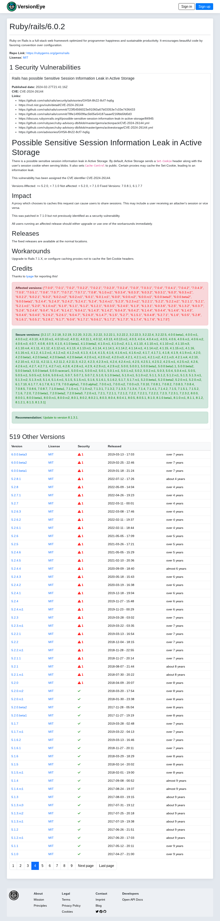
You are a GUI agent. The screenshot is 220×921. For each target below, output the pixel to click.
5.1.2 (14, 829)
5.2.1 (14, 666)
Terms (66, 899)
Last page (106, 866)
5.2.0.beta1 (19, 715)
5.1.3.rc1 (17, 821)
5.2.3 (14, 617)
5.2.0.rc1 (17, 699)
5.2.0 (14, 682)
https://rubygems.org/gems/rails (47, 53)
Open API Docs (132, 899)
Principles (40, 905)
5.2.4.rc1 (17, 609)
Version (16, 446)
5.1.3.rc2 (17, 813)
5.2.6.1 (16, 528)
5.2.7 (14, 503)
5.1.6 (14, 756)
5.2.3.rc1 (17, 625)
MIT (25, 57)
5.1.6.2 (16, 740)
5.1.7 (14, 723)
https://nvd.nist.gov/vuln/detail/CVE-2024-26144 (51, 105)
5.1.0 (14, 854)
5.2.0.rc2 (17, 691)
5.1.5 (14, 764)
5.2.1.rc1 (17, 674)
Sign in (186, 6)
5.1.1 (14, 846)
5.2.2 (14, 642)
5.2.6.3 (16, 511)
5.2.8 (14, 487)
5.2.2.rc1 (17, 650)
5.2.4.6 (16, 552)
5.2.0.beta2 (19, 707)
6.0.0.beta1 (19, 470)
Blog (99, 905)
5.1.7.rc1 (17, 731)
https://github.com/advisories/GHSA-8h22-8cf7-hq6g (54, 132)
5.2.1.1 (16, 658)
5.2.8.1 (16, 479)
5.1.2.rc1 (17, 837)
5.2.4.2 (16, 585)
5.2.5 (14, 544)
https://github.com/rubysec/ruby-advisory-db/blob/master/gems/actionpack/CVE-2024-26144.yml (84, 123)
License (54, 446)
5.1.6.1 (16, 748)
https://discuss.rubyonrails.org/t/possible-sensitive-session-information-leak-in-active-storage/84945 (86, 118)
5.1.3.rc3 (17, 805)
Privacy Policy (71, 905)
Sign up (204, 6)
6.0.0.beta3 (19, 454)
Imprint (100, 899)
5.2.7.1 (16, 495)
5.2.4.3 (16, 576)
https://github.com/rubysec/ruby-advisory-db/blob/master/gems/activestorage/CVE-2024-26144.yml (86, 127)
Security (84, 446)
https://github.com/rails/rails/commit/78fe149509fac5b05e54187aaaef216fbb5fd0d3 (75, 114)
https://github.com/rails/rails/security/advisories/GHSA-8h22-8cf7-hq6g (66, 100)
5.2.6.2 (16, 519)
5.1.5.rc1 (17, 772)
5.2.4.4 (16, 568)
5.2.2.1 (16, 634)
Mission (39, 899)
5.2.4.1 (16, 593)
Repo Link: (17, 53)
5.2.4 (14, 601)
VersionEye (31, 6)
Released (114, 446)
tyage (30, 276)
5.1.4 (14, 780)
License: (15, 57)
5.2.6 (14, 536)
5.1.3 (14, 797)
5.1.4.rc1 (17, 789)
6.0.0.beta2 (19, 462)
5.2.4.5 (16, 560)
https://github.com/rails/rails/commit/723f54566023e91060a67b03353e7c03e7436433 (77, 109)
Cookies (67, 911)
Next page (86, 866)
